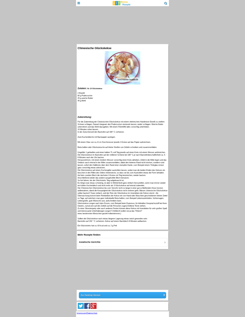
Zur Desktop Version (90, 295)
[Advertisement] (122, 25)
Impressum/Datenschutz (87, 313)
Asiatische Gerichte (89, 242)
